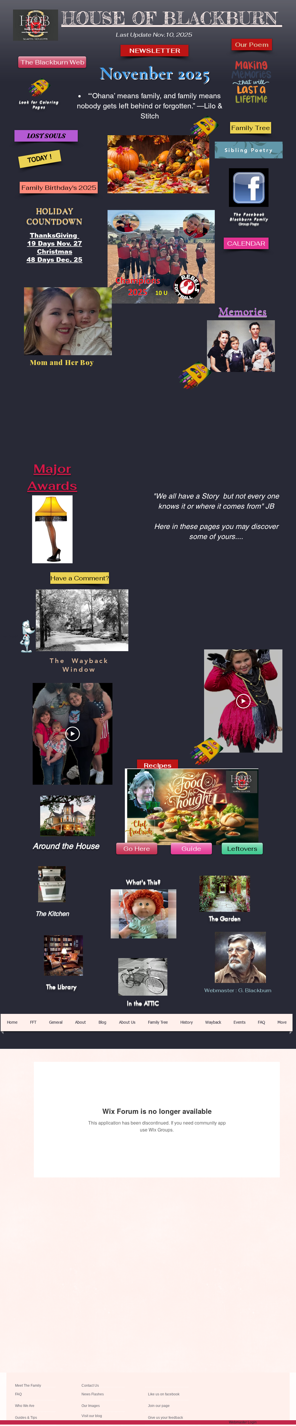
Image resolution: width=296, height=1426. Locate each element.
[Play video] (243, 701)
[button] (250, 128)
